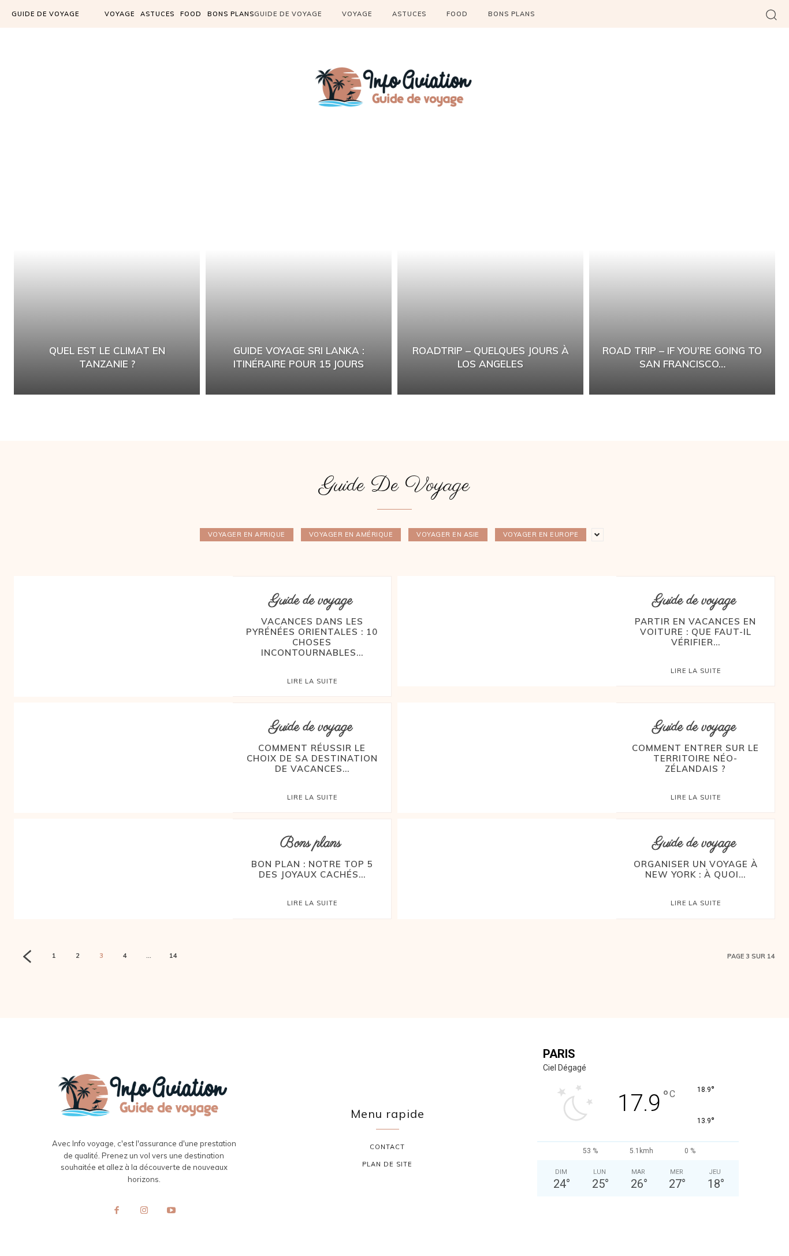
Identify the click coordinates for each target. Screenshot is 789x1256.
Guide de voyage (310, 600)
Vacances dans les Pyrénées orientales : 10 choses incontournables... (312, 637)
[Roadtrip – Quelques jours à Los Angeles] (490, 274)
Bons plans (310, 843)
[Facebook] (117, 1211)
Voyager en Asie (447, 534)
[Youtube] (172, 1211)
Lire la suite (312, 681)
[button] (771, 14)
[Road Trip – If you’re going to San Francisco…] (682, 274)
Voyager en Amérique (351, 534)
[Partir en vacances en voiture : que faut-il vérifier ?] (506, 626)
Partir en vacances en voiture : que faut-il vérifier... (695, 632)
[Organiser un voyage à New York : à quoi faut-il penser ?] (506, 869)
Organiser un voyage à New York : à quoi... (696, 869)
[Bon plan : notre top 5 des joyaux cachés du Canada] (123, 869)
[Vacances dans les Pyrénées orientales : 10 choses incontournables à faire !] (123, 626)
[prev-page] (27, 958)
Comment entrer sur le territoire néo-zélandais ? (695, 758)
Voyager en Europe (541, 534)
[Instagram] (144, 1211)
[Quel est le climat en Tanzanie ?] (107, 274)
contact (387, 1147)
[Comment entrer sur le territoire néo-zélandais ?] (506, 753)
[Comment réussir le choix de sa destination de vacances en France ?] (123, 753)
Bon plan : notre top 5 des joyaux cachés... (312, 869)
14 (173, 956)
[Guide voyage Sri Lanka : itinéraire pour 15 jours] (299, 274)
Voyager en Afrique (246, 534)
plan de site (387, 1164)
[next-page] (199, 957)
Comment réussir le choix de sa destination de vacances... (312, 758)
